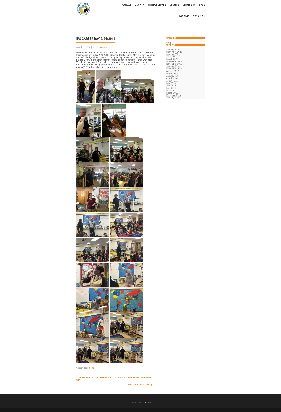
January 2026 (173, 49)
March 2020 (172, 59)
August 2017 (172, 71)
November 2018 (174, 64)
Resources (184, 15)
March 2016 (172, 93)
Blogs (202, 5)
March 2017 (172, 73)
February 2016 (173, 95)
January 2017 (173, 76)
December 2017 (174, 68)
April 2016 (171, 90)
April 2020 (171, 56)
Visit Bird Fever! (136, 402)
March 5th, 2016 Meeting (141, 384)
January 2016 (173, 97)
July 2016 (171, 83)
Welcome (126, 5)
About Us (139, 5)
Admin (149, 402)
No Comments (99, 47)
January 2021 (173, 54)
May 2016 (171, 88)
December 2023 (174, 52)
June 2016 (171, 85)
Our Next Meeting (157, 5)
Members (174, 5)
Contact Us (199, 15)
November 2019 (174, 61)
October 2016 (173, 78)
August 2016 (172, 81)
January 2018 (173, 66)
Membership (189, 5)
